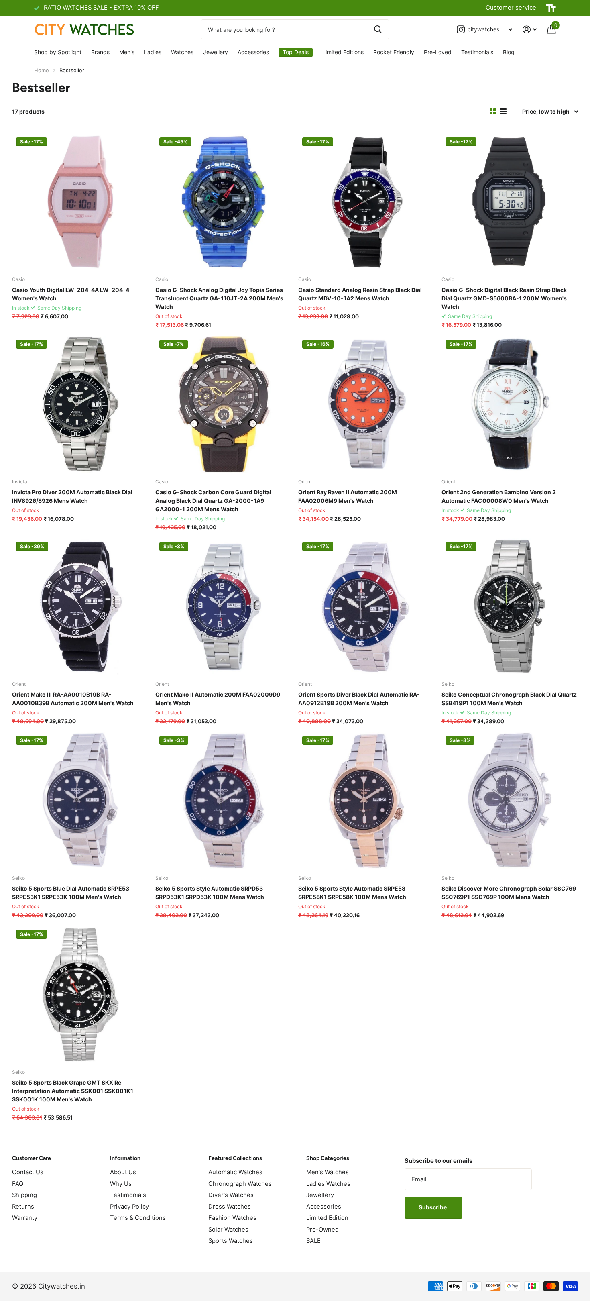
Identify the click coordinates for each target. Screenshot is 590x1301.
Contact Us (27, 1172)
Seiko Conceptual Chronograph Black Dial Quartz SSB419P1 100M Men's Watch (509, 698)
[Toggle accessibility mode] (551, 8)
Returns (23, 1206)
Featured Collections (235, 1158)
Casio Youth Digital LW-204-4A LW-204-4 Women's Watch (70, 294)
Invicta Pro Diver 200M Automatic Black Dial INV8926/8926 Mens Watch (72, 496)
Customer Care (31, 1158)
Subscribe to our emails (438, 1160)
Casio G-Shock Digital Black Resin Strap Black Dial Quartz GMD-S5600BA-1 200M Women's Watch (504, 298)
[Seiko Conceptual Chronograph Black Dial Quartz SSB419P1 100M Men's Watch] (509, 606)
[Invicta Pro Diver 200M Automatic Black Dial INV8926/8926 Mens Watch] (80, 404)
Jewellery (215, 52)
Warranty (24, 1217)
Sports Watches (230, 1240)
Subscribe (433, 1207)
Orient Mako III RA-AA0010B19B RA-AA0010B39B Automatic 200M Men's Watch (73, 698)
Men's (126, 52)
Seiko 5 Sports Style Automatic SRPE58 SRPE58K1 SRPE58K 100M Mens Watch (352, 892)
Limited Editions (343, 52)
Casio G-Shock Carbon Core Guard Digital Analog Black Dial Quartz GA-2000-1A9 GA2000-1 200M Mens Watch (213, 500)
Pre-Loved (438, 52)
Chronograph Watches (240, 1183)
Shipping (24, 1195)
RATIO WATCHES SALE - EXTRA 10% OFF (101, 7)
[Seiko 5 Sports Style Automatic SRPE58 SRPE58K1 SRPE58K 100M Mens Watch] (366, 800)
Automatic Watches (235, 1172)
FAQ (17, 1183)
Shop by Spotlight (57, 52)
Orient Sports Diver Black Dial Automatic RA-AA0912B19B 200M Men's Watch (359, 698)
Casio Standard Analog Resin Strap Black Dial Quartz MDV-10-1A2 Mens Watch (360, 294)
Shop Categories (327, 1158)
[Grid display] (493, 111)
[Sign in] (529, 29)
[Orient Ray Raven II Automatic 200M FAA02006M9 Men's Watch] (366, 404)
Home (41, 70)
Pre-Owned (322, 1229)
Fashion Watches (232, 1217)
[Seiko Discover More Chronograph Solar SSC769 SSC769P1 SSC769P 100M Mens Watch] (509, 800)
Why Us (121, 1183)
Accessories (253, 52)
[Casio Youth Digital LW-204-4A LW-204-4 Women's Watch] (80, 201)
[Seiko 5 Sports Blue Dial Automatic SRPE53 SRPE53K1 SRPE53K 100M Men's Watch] (80, 800)
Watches (182, 52)
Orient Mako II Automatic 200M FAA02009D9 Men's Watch (217, 698)
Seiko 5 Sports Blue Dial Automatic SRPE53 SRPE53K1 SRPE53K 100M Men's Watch (70, 892)
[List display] (503, 111)
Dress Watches (229, 1206)
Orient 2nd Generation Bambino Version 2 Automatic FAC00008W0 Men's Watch (498, 496)
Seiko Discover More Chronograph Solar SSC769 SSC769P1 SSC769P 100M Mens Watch (508, 892)
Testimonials (477, 52)
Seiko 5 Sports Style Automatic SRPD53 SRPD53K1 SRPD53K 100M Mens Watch (209, 892)
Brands (100, 52)
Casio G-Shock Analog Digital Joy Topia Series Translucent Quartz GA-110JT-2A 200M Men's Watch (219, 298)
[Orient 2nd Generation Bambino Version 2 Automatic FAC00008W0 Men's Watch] (509, 404)
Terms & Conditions (138, 1217)
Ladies (152, 52)
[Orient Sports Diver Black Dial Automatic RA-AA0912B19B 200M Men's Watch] (366, 606)
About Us (123, 1172)
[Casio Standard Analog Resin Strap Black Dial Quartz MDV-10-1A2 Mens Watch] (366, 201)
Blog (509, 52)
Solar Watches (228, 1229)
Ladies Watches (328, 1183)
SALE (313, 1240)
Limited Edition (327, 1217)
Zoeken (378, 29)
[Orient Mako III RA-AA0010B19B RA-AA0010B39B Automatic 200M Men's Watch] (80, 606)
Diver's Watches (231, 1195)
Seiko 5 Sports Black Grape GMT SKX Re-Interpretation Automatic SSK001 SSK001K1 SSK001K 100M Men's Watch (72, 1091)
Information (125, 1158)
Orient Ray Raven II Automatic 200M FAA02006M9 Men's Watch (347, 496)
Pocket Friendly (393, 52)
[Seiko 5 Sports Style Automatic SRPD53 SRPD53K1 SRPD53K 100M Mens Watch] (223, 800)
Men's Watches (327, 1172)
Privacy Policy (129, 1206)
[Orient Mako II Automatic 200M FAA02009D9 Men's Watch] (223, 606)
